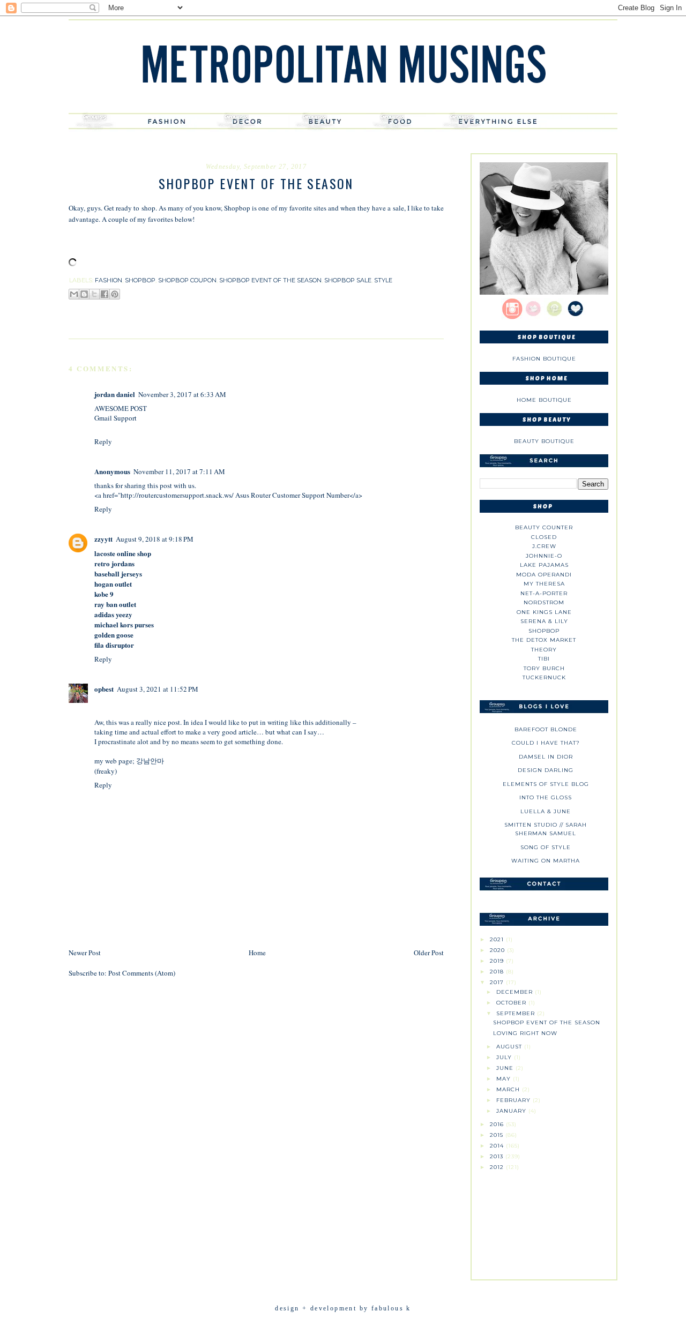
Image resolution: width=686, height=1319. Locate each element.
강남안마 (150, 761)
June (506, 1068)
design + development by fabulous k (343, 1308)
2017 (498, 982)
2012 (498, 1167)
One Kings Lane (544, 612)
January (512, 1110)
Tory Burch (544, 668)
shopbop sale (347, 280)
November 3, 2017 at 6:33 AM (182, 394)
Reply (103, 441)
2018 (498, 971)
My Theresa (544, 583)
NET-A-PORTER (544, 593)
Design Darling (545, 770)
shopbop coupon (187, 280)
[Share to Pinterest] (114, 294)
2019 (498, 960)
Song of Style (545, 847)
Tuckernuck (544, 677)
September (516, 1013)
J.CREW (544, 546)
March (509, 1089)
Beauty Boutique (544, 441)
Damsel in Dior (546, 756)
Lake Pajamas (544, 564)
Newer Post (85, 952)
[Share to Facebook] (104, 294)
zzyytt (103, 539)
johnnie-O (544, 555)
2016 (498, 1124)
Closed (544, 537)
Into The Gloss (545, 797)
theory (544, 649)
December (515, 991)
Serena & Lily (544, 621)
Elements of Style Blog (546, 784)
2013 (497, 1156)
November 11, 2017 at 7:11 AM (179, 471)
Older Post (429, 952)
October (512, 1002)
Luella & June (545, 811)
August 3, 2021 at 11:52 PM (157, 689)
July (505, 1057)
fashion (108, 280)
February (514, 1100)
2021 (498, 939)
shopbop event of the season (270, 280)
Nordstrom (544, 602)
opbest (104, 689)
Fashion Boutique (544, 358)
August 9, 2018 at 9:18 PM (154, 539)
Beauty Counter (544, 527)
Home (257, 952)
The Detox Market (544, 639)
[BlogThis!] (84, 294)
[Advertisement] (544, 1221)
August (510, 1046)
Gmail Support (115, 418)
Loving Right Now (525, 1033)
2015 (497, 1134)
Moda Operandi (544, 574)
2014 (498, 1145)
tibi (544, 658)
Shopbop (544, 630)
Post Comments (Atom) (141, 973)
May (504, 1078)
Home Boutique (544, 399)
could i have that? (546, 742)
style (383, 280)
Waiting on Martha (545, 860)
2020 (498, 950)
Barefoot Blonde (545, 729)
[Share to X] (94, 294)
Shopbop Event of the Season (546, 1022)
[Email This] (74, 294)
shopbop (140, 280)
